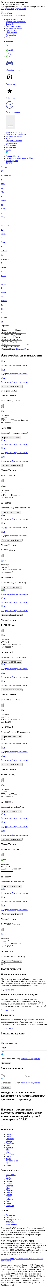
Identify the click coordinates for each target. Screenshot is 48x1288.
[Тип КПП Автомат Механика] (17, 339)
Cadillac (9, 1183)
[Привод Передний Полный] (19, 337)
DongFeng (10, 1143)
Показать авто (8, 349)
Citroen (9, 1141)
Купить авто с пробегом (16, 22)
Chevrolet (10, 1139)
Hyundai (9, 1147)
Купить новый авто (14, 19)
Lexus (8, 1156)
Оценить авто (7, 1028)
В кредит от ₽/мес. (11, 438)
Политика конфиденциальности (14, 1259)
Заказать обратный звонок (12, 386)
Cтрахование (11, 1224)
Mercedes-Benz (12, 1161)
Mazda (8, 1159)
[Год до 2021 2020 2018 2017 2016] (12, 342)
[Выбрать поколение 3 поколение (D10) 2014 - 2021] (13, 332)
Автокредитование (14, 28)
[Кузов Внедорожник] (7, 337)
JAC (7, 1150)
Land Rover (10, 1154)
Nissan (9, 161)
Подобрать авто (7, 9)
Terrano (9, 163)
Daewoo (9, 1197)
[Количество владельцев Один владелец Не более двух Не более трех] (11, 335)
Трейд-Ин (10, 24)
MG (7, 1163)
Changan (9, 1134)
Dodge (8, 1203)
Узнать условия (7, 1010)
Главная (9, 156)
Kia (7, 1152)
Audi (8, 1177)
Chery (8, 1136)
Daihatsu (9, 1199)
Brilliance (9, 1181)
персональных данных (30, 1059)
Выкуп (9, 1217)
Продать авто (20, 9)
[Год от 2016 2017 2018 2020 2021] (5, 342)
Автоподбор (11, 35)
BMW (8, 1179)
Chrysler (9, 1192)
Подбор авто (11, 1215)
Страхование (11, 33)
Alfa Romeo (11, 1175)
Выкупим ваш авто (14, 26)
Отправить (6, 1063)
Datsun (8, 1201)
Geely (8, 1145)
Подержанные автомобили (17, 158)
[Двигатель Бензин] (6, 339)
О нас (8, 37)
